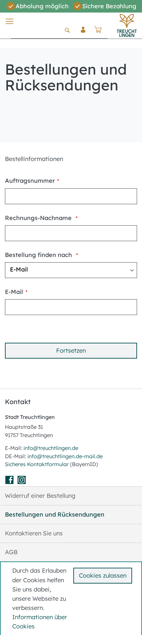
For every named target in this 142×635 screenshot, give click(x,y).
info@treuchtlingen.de (50, 448)
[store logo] (127, 25)
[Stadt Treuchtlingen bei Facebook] (10, 481)
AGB (11, 552)
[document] (72, 598)
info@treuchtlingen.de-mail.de (65, 456)
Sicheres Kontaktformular (37, 464)
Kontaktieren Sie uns (34, 533)
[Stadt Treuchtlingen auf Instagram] (22, 481)
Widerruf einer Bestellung (40, 495)
